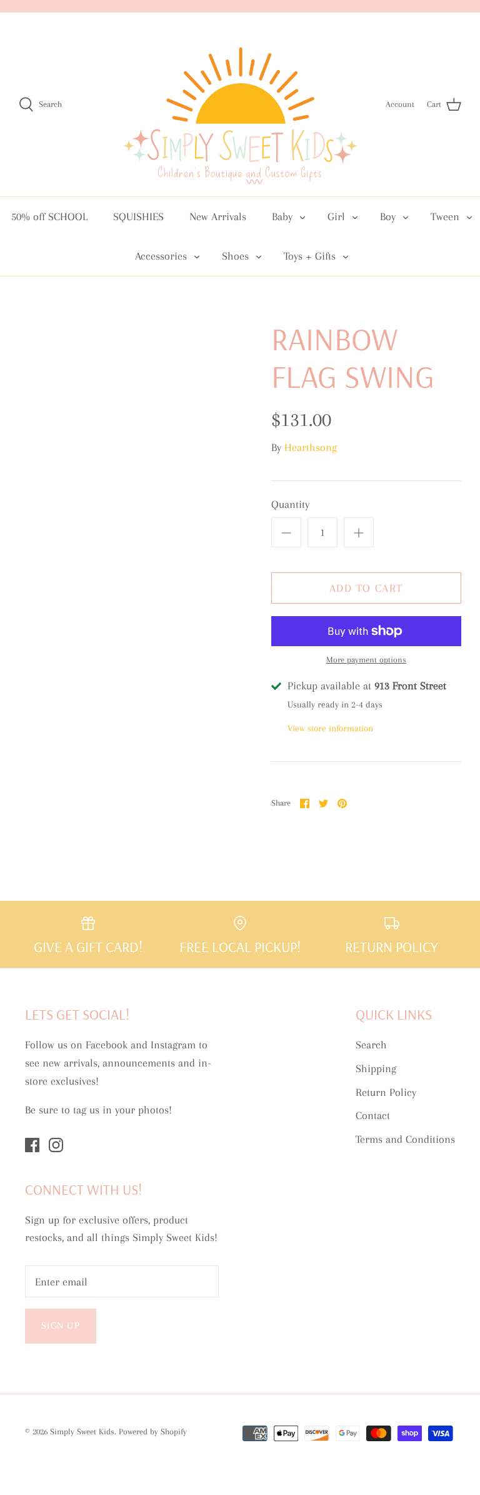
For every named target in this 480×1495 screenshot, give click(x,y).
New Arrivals (217, 216)
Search (371, 1044)
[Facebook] (32, 1145)
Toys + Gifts (310, 256)
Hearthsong (310, 447)
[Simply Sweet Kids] (240, 104)
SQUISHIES (138, 216)
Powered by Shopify (153, 1431)
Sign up (60, 1325)
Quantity (290, 504)
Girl (336, 216)
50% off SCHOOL (49, 216)
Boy (388, 216)
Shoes (235, 256)
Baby (282, 216)
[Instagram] (56, 1145)
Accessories (161, 256)
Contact (373, 1115)
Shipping (376, 1068)
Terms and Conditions (405, 1139)
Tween (445, 216)
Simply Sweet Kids (82, 1431)
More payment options (366, 659)
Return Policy (386, 1092)
